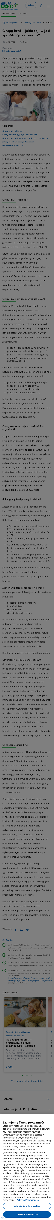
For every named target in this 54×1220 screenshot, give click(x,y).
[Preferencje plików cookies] (2, 1217)
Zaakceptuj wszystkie (27, 1214)
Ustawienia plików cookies (27, 1206)
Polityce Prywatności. (27, 1200)
